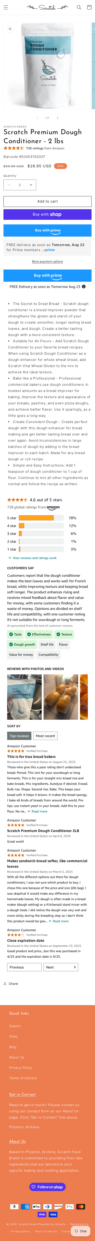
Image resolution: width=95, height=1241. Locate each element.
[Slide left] (37, 118)
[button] (6, 7)
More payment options (47, 261)
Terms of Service (23, 1078)
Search (15, 1026)
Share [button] (13, 984)
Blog (12, 1047)
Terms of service (46, 1231)
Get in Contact (22, 1094)
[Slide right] (58, 118)
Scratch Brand (27, 1224)
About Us (16, 1057)
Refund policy (79, 1224)
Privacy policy (20, 1231)
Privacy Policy (20, 1068)
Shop (13, 1036)
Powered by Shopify (52, 1224)
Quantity (9, 175)
